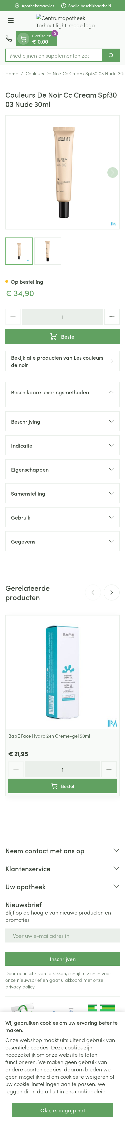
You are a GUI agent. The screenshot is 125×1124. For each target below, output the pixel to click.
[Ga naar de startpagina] (69, 21)
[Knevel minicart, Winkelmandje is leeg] (23, 39)
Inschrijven (63, 958)
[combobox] (54, 55)
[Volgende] (112, 172)
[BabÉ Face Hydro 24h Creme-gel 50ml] (62, 672)
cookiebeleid (90, 1091)
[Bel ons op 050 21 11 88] (8, 38)
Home (11, 73)
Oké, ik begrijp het (62, 1110)
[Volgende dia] (112, 592)
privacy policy (19, 986)
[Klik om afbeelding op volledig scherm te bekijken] (62, 172)
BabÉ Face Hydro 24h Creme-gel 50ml (49, 735)
